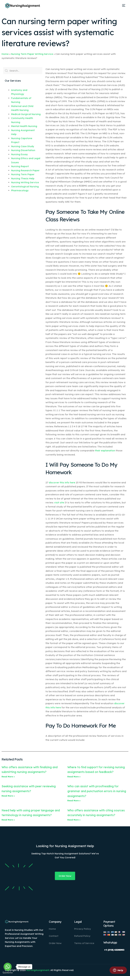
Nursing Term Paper (22, 174)
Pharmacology (20, 190)
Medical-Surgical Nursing (26, 114)
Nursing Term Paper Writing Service (32, 53)
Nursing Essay (19, 154)
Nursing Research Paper (25, 170)
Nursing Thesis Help (22, 178)
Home (5, 53)
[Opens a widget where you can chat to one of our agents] (118, 970)
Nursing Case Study (22, 146)
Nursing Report (20, 166)
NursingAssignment (37, 970)
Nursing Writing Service (25, 182)
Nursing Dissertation (23, 150)
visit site (59, 502)
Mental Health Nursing (24, 126)
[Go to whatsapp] (8, 967)
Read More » (8, 776)
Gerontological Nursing (25, 186)
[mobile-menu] (122, 5)
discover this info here (62, 482)
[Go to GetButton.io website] (8, 973)
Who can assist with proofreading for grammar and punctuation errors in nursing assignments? (96, 791)
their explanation (105, 450)
